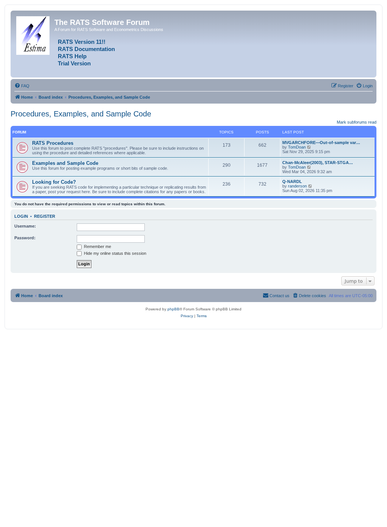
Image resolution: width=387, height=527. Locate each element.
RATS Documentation (86, 49)
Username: (25, 226)
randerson (297, 186)
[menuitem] (21, 85)
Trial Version (74, 63)
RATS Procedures (52, 143)
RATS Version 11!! (81, 42)
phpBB (173, 309)
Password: (25, 238)
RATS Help (72, 56)
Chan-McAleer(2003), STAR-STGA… (317, 162)
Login (21, 216)
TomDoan (297, 147)
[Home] (33, 34)
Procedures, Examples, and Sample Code (81, 114)
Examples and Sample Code (65, 163)
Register (44, 216)
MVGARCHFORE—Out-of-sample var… (321, 142)
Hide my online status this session (114, 253)
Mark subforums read (356, 122)
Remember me (97, 246)
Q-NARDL (292, 181)
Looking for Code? (54, 182)
